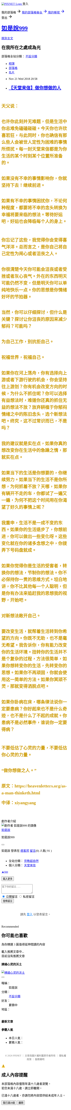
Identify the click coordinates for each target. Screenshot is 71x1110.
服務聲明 (39, 1059)
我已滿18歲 (9, 1102)
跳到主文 (7, 38)
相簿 (12, 63)
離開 (21, 1102)
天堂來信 (30, 865)
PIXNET (17, 1055)
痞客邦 (24, 850)
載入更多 (7, 878)
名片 (12, 72)
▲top (4, 871)
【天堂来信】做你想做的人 (35, 87)
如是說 (5, 830)
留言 (33, 850)
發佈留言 (7, 901)
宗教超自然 (31, 861)
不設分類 (31, 56)
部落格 (13, 68)
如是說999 (14, 28)
